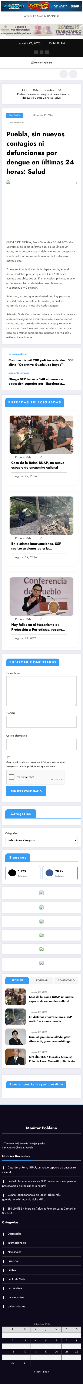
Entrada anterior (18, 353)
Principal (13, 1261)
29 (76, 1357)
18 (35, 1352)
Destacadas (14, 1234)
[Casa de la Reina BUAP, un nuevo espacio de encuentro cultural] (41, 434)
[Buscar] (63, 74)
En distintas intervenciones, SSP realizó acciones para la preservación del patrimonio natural (36, 546)
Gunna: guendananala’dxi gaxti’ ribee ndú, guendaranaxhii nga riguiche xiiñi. (50, 1039)
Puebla (12, 1270)
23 (12, 1357)
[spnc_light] (73, 74)
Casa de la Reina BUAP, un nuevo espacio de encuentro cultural (37, 465)
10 (25, 1346)
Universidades (16, 1306)
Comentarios (13, 673)
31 (25, 1363)
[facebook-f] (36, 52)
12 (46, 1346)
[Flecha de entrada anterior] (73, 359)
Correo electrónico (16, 736)
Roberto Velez (24, 457)
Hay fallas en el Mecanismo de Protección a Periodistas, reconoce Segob (38, 627)
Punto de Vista (16, 1279)
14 (66, 1346)
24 (25, 1357)
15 (76, 1346)
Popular (42, 980)
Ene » (46, 1372)
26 (45, 1357)
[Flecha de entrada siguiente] (73, 380)
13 (56, 1346)
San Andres (14, 115)
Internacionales (17, 1243)
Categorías (11, 833)
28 (66, 1357)
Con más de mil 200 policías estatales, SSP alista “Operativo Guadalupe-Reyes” (41, 362)
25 (35, 1357)
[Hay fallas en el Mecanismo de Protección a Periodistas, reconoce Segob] (41, 596)
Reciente (17, 980)
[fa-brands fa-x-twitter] (41, 52)
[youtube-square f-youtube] (47, 52)
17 (25, 1352)
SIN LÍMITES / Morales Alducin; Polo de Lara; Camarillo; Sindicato (52, 1059)
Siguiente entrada (19, 372)
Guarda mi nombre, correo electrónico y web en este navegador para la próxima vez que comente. (35, 764)
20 (56, 1352)
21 (66, 1352)
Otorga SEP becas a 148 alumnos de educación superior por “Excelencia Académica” (36, 381)
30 (12, 1363)
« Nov (37, 1372)
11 (35, 1346)
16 (12, 1352)
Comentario (66, 980)
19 (46, 1352)
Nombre (10, 713)
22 (76, 1352)
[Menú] (7, 74)
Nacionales (14, 1252)
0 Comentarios (17, 122)
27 (56, 1357)
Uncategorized (16, 1297)
